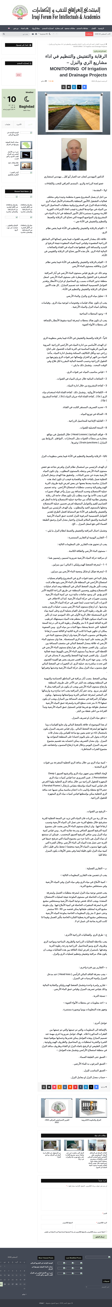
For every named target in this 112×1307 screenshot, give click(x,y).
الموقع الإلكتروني (68, 1222)
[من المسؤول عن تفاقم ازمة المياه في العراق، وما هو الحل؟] (51, 1145)
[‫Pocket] (54, 1087)
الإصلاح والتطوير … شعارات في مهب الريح (69, 34)
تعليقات (7, 124)
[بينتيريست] (75, 1087)
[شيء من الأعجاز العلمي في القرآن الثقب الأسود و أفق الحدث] (26, 155)
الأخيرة (19, 124)
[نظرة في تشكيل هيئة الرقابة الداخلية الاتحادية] (70, 1274)
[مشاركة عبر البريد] (69, 87)
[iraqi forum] (56, 12)
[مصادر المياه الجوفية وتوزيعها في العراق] (26, 145)
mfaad (41, 1303)
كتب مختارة (59, 28)
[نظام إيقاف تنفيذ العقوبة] (26, 166)
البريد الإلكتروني (101, 1222)
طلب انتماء (24, 28)
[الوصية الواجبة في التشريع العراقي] (26, 135)
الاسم (104, 1213)
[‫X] (79, 87)
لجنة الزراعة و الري (88, 44)
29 (5, 1284)
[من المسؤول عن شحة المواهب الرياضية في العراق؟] (61, 1274)
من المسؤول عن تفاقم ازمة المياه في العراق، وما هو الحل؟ (52, 1155)
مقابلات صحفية (70, 28)
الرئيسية (101, 28)
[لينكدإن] (74, 87)
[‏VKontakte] (65, 1087)
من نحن (15, 28)
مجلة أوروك (36, 28)
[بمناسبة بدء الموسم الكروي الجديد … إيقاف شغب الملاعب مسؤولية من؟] (61, 1269)
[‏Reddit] (70, 1087)
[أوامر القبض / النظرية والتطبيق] (26, 175)
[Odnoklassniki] (59, 1087)
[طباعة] (63, 87)
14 (8, 1275)
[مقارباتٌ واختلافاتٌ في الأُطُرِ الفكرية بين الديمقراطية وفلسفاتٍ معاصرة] (25, 199)
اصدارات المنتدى (48, 28)
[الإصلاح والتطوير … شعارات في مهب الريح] (11, 219)
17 (24, 1280)
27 (12, 1284)
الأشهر (30, 124)
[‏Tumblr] (80, 1087)
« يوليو (24, 1294)
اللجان (93, 28)
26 (16, 1284)
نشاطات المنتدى (82, 28)
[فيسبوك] (84, 87)
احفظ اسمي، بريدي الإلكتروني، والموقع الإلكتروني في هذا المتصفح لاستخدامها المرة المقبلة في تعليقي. (74, 1232)
